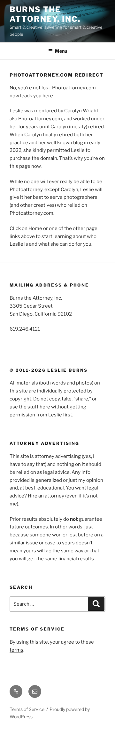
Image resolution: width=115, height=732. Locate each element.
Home (35, 228)
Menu (61, 51)
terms (16, 650)
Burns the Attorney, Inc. (45, 14)
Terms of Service (27, 709)
